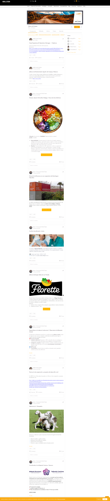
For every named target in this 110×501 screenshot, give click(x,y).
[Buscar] (71, 27)
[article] (46, 50)
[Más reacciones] (34, 55)
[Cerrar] (108, 499)
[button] (74, 1)
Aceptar (104, 499)
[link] (33, 31)
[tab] (31, 35)
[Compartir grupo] (81, 27)
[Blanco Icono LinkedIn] (33, 1)
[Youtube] (35, 1)
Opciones (99, 499)
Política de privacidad (61, 499)
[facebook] (30, 1)
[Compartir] (63, 38)
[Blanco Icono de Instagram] (32, 1)
